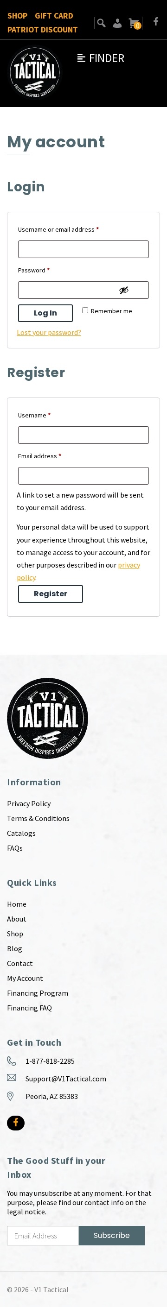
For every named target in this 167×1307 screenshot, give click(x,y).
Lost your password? (49, 332)
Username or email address (71, 229)
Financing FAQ (29, 1007)
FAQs (15, 847)
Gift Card (54, 16)
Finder (100, 58)
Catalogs (21, 833)
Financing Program (37, 993)
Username (47, 414)
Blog (14, 948)
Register (50, 593)
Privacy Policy (29, 803)
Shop (17, 16)
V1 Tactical (51, 1289)
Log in (45, 313)
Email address (52, 455)
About (16, 918)
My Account (25, 978)
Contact (20, 963)
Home (16, 904)
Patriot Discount (42, 30)
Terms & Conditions (38, 818)
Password (46, 269)
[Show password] (124, 290)
